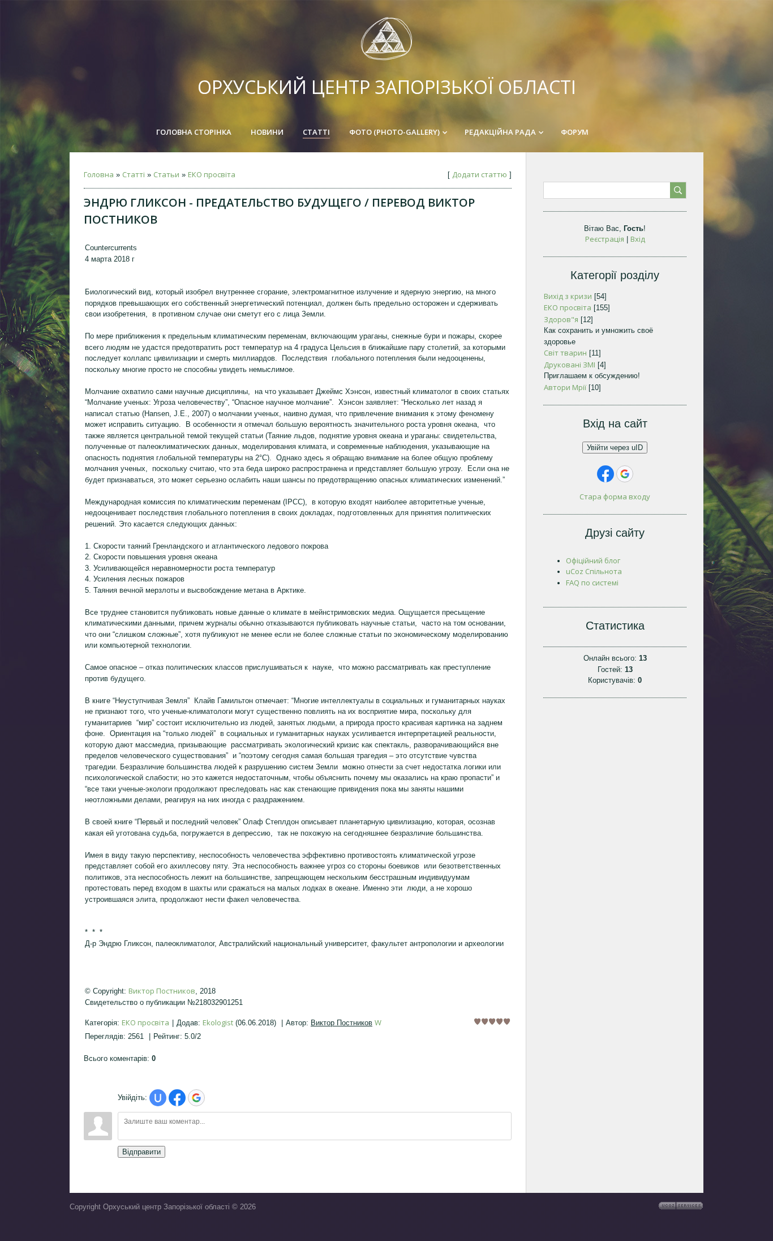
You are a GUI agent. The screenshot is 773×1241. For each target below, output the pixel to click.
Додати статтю (479, 174)
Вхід (637, 239)
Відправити (141, 1152)
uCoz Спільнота (594, 571)
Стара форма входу (614, 496)
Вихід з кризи (568, 296)
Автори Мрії (565, 387)
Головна (99, 174)
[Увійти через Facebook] (177, 1097)
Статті (133, 174)
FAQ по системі (592, 582)
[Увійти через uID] (157, 1097)
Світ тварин (565, 353)
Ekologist (218, 1022)
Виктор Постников (161, 991)
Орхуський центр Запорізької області (386, 87)
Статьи (166, 174)
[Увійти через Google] (196, 1097)
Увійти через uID (615, 447)
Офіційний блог (593, 560)
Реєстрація (604, 239)
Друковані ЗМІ (569, 365)
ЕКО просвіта (211, 174)
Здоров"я (561, 319)
